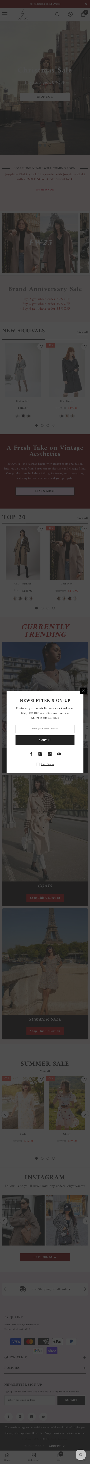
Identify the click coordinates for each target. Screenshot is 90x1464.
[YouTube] (58, 753)
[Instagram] (40, 753)
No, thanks (47, 764)
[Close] (83, 691)
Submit (45, 740)
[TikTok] (49, 753)
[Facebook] (31, 753)
